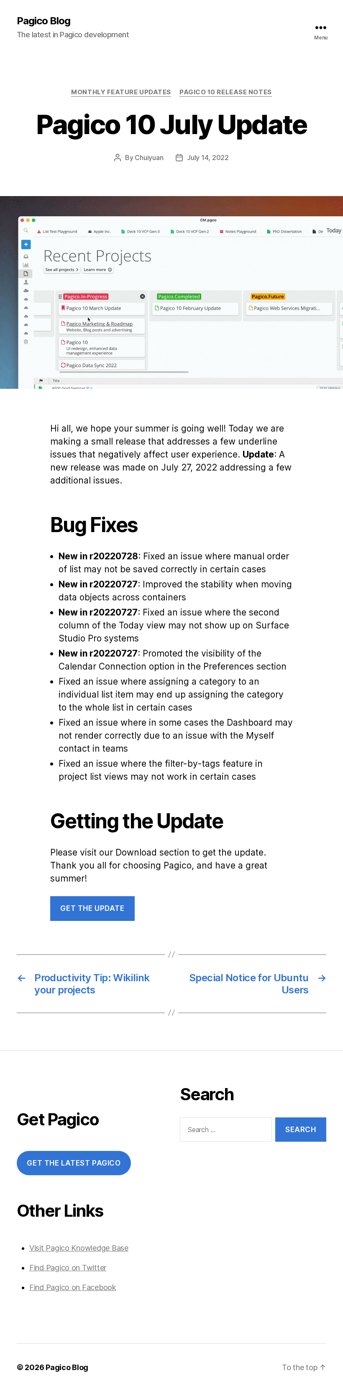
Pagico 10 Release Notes (225, 92)
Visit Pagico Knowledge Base (78, 1248)
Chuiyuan (149, 157)
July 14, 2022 (208, 157)
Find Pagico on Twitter (67, 1267)
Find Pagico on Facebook (72, 1287)
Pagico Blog (43, 21)
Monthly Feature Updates (121, 92)
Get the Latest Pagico (73, 1163)
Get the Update (92, 908)
